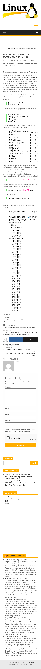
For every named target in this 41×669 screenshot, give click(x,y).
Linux (7, 503)
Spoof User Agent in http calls (15, 485)
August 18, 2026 (10, 636)
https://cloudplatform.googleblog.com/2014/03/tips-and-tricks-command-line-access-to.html (20, 333)
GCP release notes (16, 556)
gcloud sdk (15, 345)
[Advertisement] (20, 529)
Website (8, 421)
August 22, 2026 (10, 560)
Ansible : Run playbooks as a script (18, 349)
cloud (28, 60)
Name (7, 408)
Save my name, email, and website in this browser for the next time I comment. (20, 430)
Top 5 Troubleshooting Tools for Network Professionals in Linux (18, 478)
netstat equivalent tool (12, 481)
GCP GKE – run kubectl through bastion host (20, 483)
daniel (20, 60)
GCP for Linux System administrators (17, 475)
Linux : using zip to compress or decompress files (20, 354)
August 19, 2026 (10, 618)
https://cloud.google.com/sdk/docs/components (19, 327)
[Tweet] (30, 339)
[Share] (16, 339)
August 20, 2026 (10, 599)
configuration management (14, 499)
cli (10, 345)
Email (7, 415)
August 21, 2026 (10, 578)
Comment (9, 387)
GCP (32, 60)
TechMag (30, 663)
